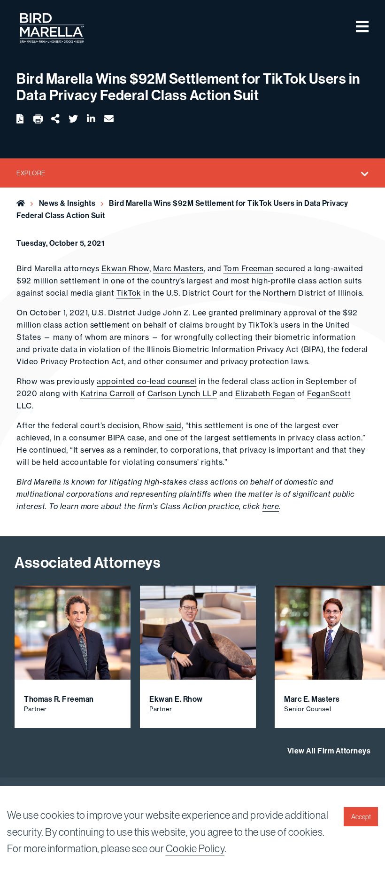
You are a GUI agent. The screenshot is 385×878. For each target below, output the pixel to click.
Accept (361, 817)
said (174, 425)
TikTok (128, 293)
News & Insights (67, 203)
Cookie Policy (195, 848)
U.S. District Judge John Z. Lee (149, 312)
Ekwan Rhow (125, 268)
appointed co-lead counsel (147, 381)
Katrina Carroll (107, 393)
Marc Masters (178, 268)
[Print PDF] (38, 119)
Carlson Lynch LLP (182, 393)
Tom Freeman (248, 268)
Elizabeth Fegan (265, 393)
